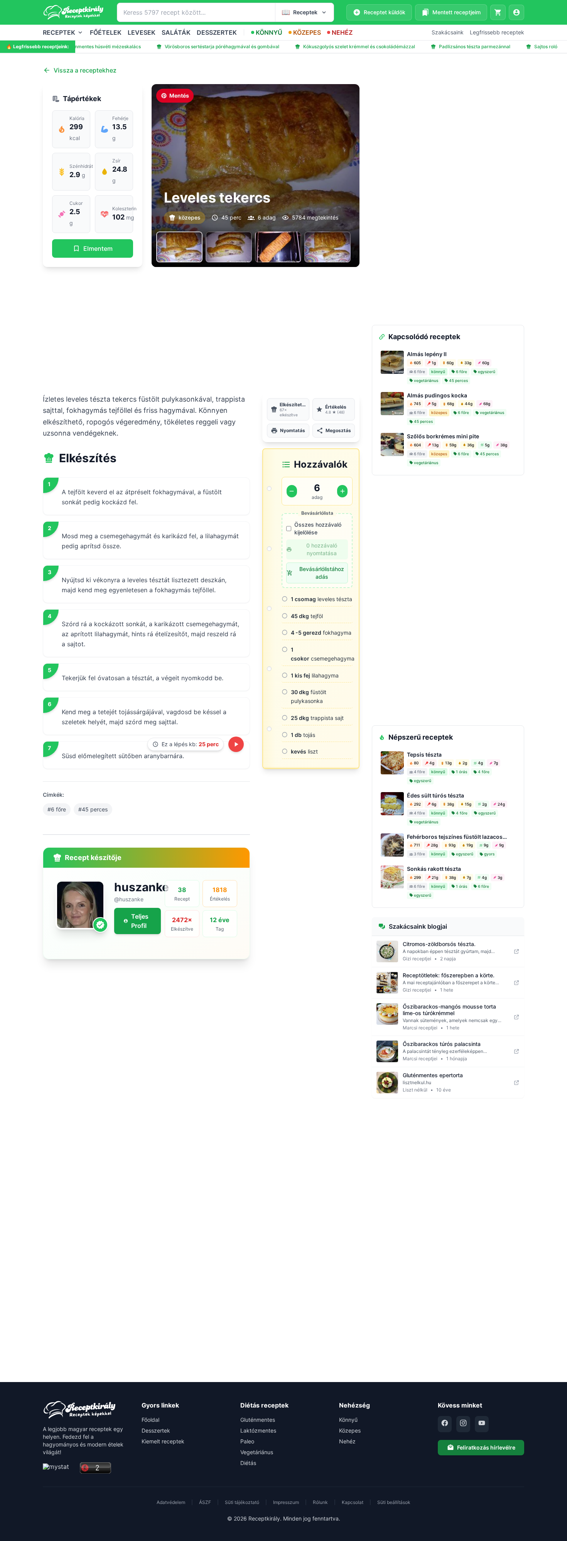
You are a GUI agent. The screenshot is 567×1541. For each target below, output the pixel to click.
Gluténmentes (257, 1419)
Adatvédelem (171, 1502)
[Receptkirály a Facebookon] (445, 1424)
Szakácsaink (448, 32)
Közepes (350, 1430)
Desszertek (156, 1430)
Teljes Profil (139, 920)
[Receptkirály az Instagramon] (463, 1424)
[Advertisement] (201, 330)
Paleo (247, 1441)
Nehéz (347, 1441)
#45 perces (93, 809)
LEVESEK (141, 32)
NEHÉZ (342, 32)
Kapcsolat (352, 1502)
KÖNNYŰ (269, 32)
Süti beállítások (393, 1502)
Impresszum (286, 1502)
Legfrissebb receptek (497, 32)
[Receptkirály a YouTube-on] (482, 1424)
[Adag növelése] (342, 491)
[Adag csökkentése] (292, 491)
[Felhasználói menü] (516, 12)
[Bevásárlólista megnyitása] (498, 12)
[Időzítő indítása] (236, 744)
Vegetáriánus (256, 1452)
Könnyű (348, 1419)
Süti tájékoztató (242, 1502)
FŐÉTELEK (106, 32)
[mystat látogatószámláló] (59, 1468)
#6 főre (56, 809)
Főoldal (150, 1419)
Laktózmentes (258, 1430)
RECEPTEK (59, 32)
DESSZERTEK (217, 32)
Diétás (248, 1463)
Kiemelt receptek (163, 1441)
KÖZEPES (307, 32)
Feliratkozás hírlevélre (486, 1447)
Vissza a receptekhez (85, 70)
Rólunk (320, 1502)
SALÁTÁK (176, 32)
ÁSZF (205, 1502)
